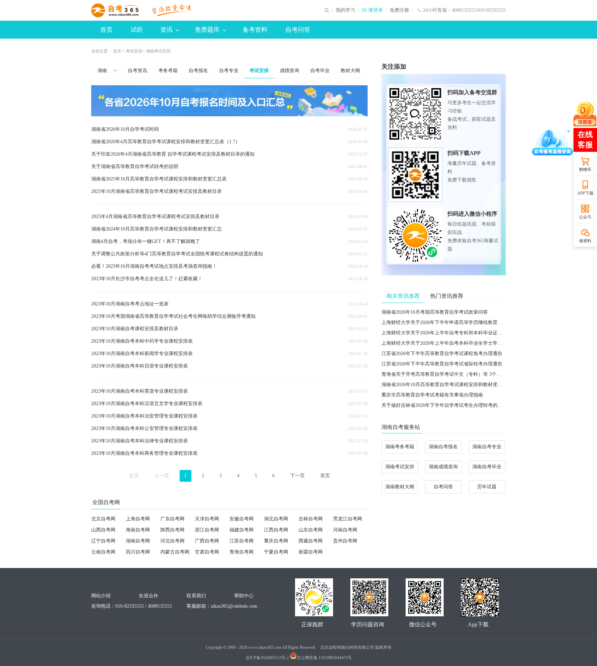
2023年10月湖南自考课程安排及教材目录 (134, 328)
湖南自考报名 (443, 446)
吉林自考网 (310, 518)
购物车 (585, 169)
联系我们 (196, 595)
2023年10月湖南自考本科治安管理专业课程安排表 (144, 416)
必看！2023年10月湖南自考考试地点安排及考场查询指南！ (154, 266)
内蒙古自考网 (174, 552)
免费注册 (399, 10)
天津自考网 (207, 518)
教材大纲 (350, 70)
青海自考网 (241, 552)
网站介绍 (101, 595)
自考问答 (297, 29)
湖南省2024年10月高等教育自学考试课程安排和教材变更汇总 (156, 229)
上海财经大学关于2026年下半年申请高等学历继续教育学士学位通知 (454, 322)
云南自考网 (103, 552)
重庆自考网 (276, 540)
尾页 (325, 475)
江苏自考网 (241, 540)
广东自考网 (172, 518)
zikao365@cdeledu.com (234, 606)
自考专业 (228, 70)
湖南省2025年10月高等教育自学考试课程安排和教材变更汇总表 (159, 179)
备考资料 (255, 29)
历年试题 (486, 486)
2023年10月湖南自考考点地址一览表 (130, 303)
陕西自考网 (172, 529)
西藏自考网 (310, 540)
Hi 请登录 (372, 10)
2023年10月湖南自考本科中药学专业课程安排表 (142, 341)
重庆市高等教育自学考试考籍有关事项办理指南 (432, 395)
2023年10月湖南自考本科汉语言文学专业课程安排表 (146, 403)
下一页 (297, 475)
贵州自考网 (345, 540)
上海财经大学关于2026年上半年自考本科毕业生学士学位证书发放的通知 (458, 343)
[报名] (229, 100)
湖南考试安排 (399, 466)
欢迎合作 (148, 595)
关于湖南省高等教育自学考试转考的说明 (134, 166)
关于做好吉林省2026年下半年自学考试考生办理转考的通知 (444, 405)
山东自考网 (310, 529)
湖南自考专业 (486, 446)
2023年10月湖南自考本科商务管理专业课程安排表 (144, 453)
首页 (106, 29)
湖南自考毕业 (486, 466)
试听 (137, 29)
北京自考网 (103, 518)
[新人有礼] (584, 113)
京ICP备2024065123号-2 (267, 657)
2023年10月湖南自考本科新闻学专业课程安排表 (142, 353)
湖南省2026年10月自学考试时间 (125, 129)
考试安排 (134, 51)
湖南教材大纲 (399, 486)
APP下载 (585, 193)
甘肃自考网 (207, 552)
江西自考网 (276, 529)
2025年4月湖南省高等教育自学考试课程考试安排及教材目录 (155, 216)
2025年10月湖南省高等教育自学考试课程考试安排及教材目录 (156, 191)
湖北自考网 (276, 518)
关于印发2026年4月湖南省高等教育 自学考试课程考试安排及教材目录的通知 (173, 154)
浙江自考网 (207, 529)
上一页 (161, 475)
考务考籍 (168, 70)
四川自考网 (138, 552)
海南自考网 (138, 529)
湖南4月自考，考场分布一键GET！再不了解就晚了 (145, 241)
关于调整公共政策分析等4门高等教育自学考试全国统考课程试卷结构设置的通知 (177, 253)
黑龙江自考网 (347, 518)
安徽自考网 (241, 518)
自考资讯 (137, 70)
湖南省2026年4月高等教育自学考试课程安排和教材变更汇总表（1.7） (165, 141)
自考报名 (198, 70)
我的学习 (345, 10)
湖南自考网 (138, 540)
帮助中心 (244, 595)
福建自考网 (241, 529)
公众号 (585, 217)
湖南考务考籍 (399, 446)
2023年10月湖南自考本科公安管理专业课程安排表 (144, 428)
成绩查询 (289, 70)
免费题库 (207, 29)
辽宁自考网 (103, 540)
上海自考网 (138, 518)
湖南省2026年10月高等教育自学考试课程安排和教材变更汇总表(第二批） (459, 384)
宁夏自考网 (276, 552)
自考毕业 (320, 70)
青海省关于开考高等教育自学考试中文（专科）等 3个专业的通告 (451, 374)
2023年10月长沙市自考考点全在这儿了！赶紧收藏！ (146, 278)
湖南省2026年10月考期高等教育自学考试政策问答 (434, 312)
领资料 (585, 240)
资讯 (166, 29)
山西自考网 (103, 529)
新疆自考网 (310, 552)
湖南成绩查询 (443, 466)
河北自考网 (172, 540)
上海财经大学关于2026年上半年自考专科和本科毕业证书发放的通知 (454, 332)
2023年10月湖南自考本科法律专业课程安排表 (139, 440)
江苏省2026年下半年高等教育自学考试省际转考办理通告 (441, 363)
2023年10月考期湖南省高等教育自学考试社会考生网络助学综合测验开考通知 (173, 316)
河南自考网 (345, 529)
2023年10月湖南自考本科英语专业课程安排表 (139, 391)
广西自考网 (207, 540)
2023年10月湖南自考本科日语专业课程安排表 (139, 366)
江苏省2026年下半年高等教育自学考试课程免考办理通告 (441, 353)
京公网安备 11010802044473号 (324, 657)
